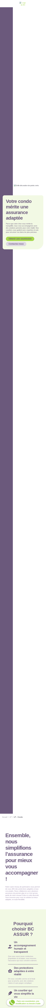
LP (11, 817)
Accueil (4, 817)
